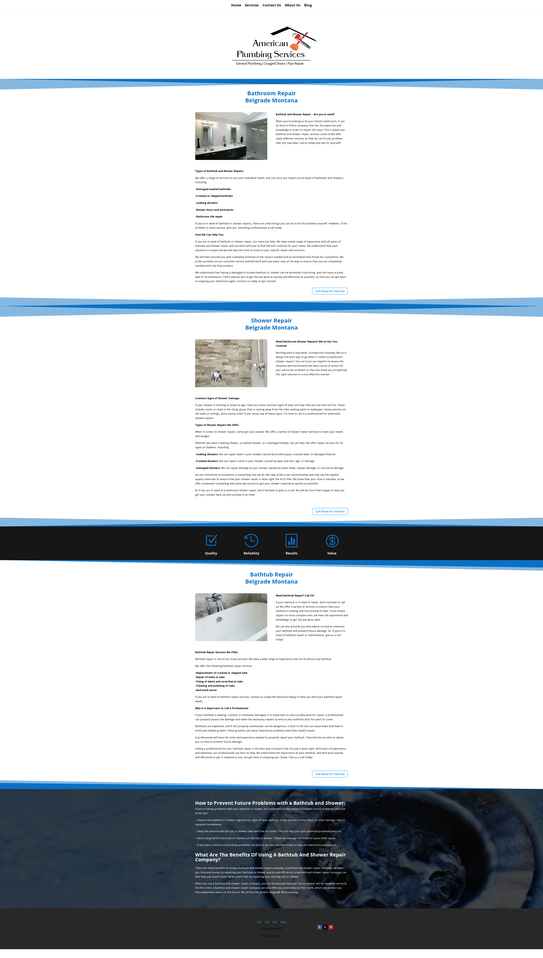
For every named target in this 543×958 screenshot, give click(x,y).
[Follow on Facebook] (319, 927)
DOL (275, 922)
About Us (292, 5)
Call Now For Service (330, 291)
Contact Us (272, 5)
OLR (259, 922)
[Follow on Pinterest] (331, 927)
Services (252, 5)
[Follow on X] (325, 927)
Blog (308, 5)
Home (236, 5)
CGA (267, 922)
